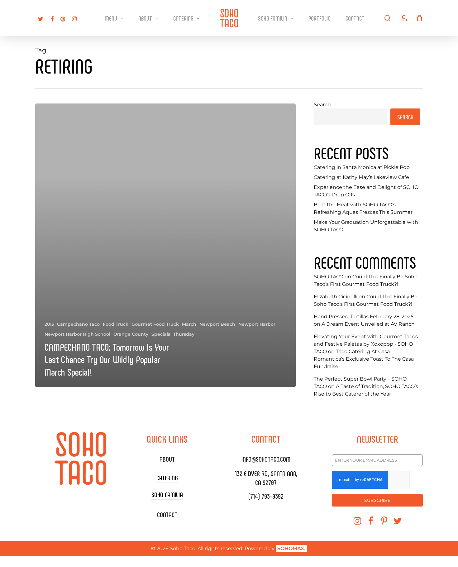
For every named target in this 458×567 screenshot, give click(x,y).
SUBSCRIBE (377, 500)
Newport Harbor (256, 324)
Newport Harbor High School (77, 334)
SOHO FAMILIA (167, 494)
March (189, 324)
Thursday (183, 334)
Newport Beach (217, 324)
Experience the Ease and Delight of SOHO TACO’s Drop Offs (366, 191)
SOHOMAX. (291, 548)
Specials (160, 334)
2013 (49, 324)
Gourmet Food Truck (155, 324)
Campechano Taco (78, 324)
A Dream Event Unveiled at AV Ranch (368, 324)
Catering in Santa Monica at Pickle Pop (362, 167)
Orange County (130, 334)
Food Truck (115, 324)
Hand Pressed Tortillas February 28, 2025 (363, 317)
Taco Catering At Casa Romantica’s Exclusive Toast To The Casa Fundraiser (364, 358)
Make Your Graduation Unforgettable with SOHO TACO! (366, 226)
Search (322, 105)
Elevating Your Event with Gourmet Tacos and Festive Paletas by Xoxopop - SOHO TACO (366, 344)
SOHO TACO (328, 277)
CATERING (167, 477)
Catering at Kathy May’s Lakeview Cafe (361, 177)
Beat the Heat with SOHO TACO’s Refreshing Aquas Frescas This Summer (363, 208)
